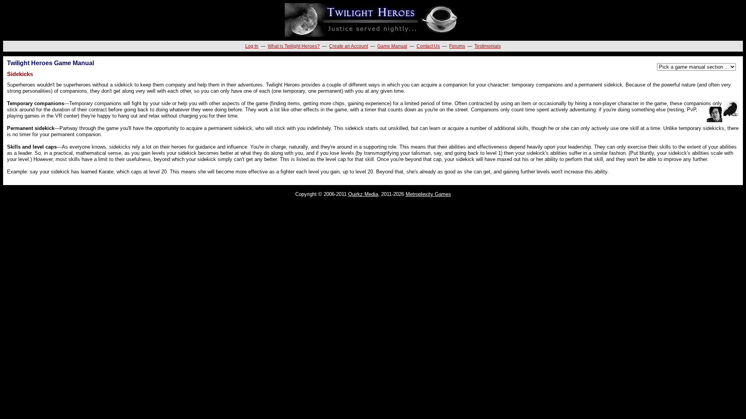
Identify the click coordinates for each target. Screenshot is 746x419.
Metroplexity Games (428, 194)
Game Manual (392, 46)
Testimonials (487, 46)
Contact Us (428, 46)
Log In (251, 46)
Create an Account (348, 46)
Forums (457, 46)
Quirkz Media (363, 194)
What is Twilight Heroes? (294, 46)
